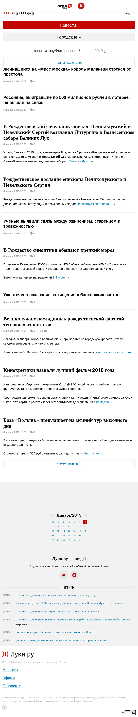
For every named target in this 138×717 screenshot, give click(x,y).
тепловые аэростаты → (114, 352)
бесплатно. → (94, 453)
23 (63, 535)
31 (53, 522)
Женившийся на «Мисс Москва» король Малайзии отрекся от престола (67, 71)
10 (69, 526)
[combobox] (69, 36)
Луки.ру (76, 700)
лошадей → (104, 402)
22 (58, 535)
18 (74, 530)
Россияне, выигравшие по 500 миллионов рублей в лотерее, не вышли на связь (66, 100)
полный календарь (69, 62)
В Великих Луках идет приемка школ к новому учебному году (55, 594)
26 (80, 535)
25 (74, 535)
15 (58, 530)
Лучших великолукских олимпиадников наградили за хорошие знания (60, 640)
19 (80, 530)
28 (53, 540)
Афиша (8, 677)
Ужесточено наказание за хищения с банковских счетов (61, 294)
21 (53, 535)
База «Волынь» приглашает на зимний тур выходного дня (65, 423)
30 (63, 540)
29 (58, 540)
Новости (68, 25)
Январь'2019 (69, 515)
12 (80, 526)
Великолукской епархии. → (96, 203)
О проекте (11, 685)
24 (69, 535)
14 (53, 530)
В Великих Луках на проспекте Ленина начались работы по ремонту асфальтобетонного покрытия (72, 621)
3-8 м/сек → (61, 277)
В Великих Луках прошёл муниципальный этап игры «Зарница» (56, 611)
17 (69, 530)
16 (63, 530)
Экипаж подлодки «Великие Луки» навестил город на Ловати (54, 631)
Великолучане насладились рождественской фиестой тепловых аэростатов (63, 321)
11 (74, 526)
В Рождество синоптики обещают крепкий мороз (58, 250)
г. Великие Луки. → (79, 161)
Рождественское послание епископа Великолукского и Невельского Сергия (64, 182)
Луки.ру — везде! (69, 558)
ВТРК (69, 587)
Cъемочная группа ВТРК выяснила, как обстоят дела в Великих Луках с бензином (68, 602)
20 (85, 530)
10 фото (42, 330)
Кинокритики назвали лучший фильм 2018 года (59, 370)
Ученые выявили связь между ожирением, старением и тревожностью (61, 223)
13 (85, 526)
